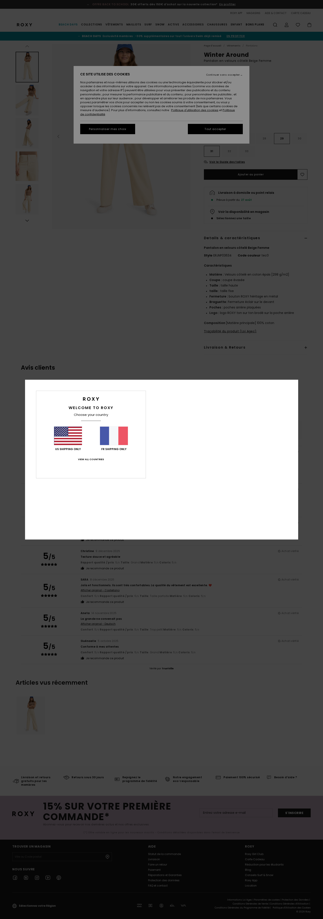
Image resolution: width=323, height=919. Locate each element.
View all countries (91, 459)
